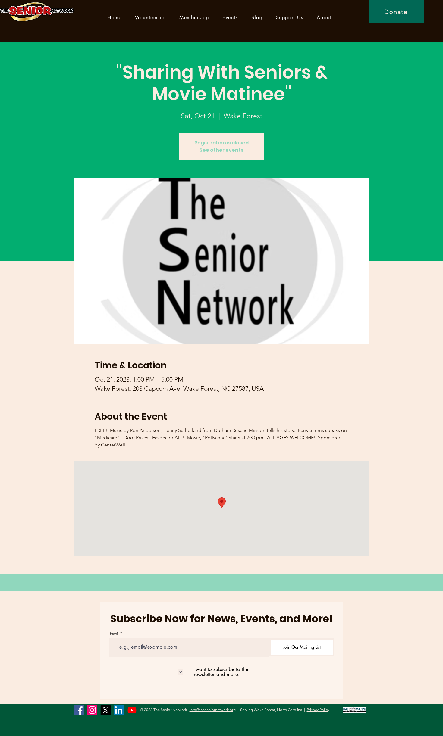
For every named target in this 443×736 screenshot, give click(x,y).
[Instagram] (92, 710)
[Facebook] (79, 710)
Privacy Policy (318, 709)
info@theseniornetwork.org (213, 709)
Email (114, 634)
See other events (221, 150)
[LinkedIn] (119, 710)
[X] (105, 710)
